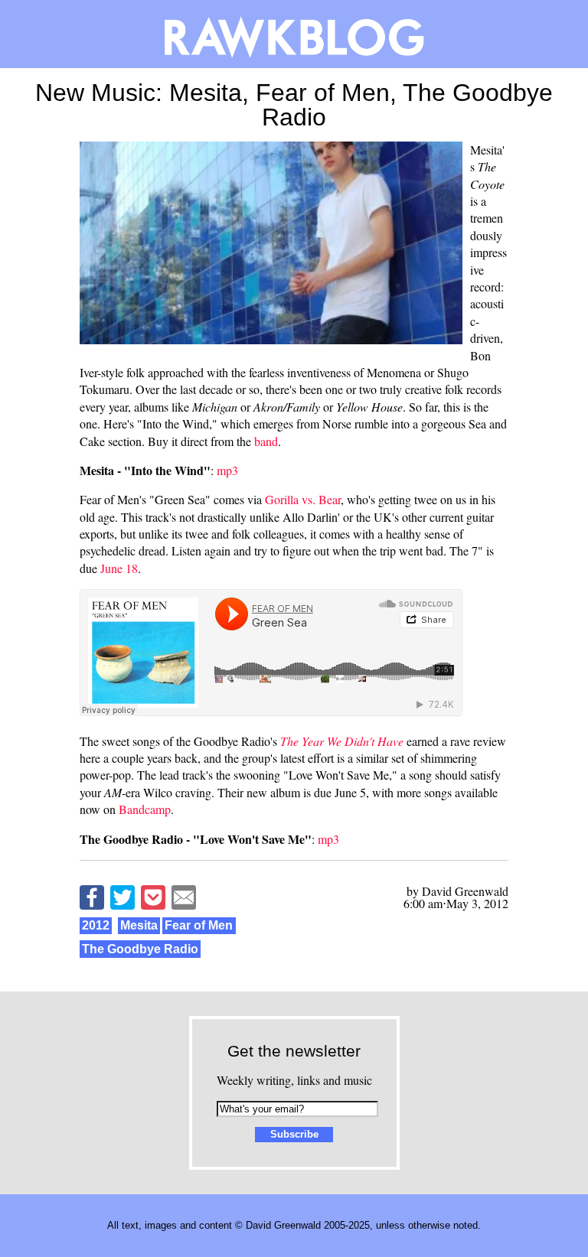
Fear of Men (199, 925)
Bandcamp (145, 809)
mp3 (227, 470)
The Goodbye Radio (140, 949)
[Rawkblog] (294, 34)
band (266, 441)
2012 (95, 925)
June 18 (119, 568)
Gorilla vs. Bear (303, 499)
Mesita (139, 925)
